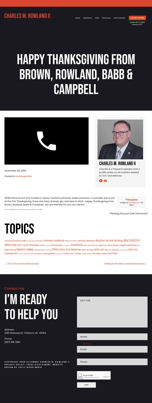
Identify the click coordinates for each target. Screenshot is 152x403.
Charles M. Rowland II (117, 164)
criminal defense (86, 240)
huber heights (120, 245)
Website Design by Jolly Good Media (33, 366)
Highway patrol (105, 245)
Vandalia (96, 253)
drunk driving (114, 240)
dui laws (48, 245)
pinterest (27, 254)
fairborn (77, 245)
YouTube (112, 253)
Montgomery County (42, 250)
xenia (103, 253)
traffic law (69, 253)
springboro (38, 254)
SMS (32, 254)
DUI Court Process (28, 245)
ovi (130, 249)
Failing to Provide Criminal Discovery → (126, 263)
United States (86, 254)
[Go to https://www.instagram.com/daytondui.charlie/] (14, 352)
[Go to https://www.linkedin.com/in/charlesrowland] (20, 352)
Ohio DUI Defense (70, 249)
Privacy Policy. (15, 364)
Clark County (70, 241)
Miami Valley (25, 249)
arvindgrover (134, 202)
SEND (86, 385)
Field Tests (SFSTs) (90, 245)
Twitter (77, 253)
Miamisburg (10, 249)
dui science (67, 245)
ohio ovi (99, 249)
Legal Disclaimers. (39, 364)
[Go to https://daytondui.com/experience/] (120, 139)
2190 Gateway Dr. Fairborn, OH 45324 (25, 332)
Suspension (59, 254)
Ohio (55, 249)
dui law (42, 245)
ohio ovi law (123, 250)
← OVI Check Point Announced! (21, 263)
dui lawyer (57, 245)
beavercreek (19, 240)
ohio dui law (87, 249)
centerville (39, 241)
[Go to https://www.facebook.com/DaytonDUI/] (7, 352)
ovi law (20, 254)
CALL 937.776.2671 (76, 3)
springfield (49, 253)
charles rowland (53, 240)
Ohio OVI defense (111, 250)
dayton (100, 240)
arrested (8, 240)
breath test (30, 241)
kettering (132, 245)
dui (125, 240)
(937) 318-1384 (12, 342)
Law (138, 245)
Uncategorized (23, 176)
